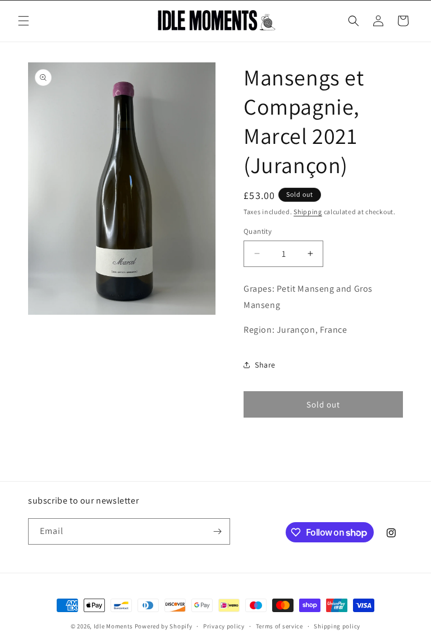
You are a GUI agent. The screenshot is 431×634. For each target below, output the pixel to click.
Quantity (258, 231)
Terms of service (279, 626)
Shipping (308, 211)
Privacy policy (224, 626)
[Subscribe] (217, 531)
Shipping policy (337, 626)
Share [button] (265, 365)
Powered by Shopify (163, 626)
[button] (23, 20)
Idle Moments (113, 626)
